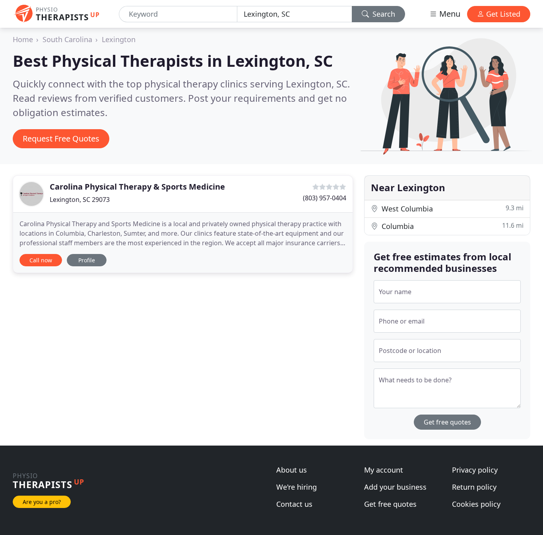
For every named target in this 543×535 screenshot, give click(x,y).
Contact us (294, 504)
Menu (448, 13)
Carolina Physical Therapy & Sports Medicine (137, 186)
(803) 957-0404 (324, 198)
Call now (40, 260)
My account (383, 470)
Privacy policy (475, 470)
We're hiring (296, 487)
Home (23, 39)
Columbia (452, 226)
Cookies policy (476, 504)
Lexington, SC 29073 (80, 199)
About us (291, 470)
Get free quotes (447, 422)
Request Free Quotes (61, 138)
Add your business (395, 487)
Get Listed (502, 14)
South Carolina (67, 39)
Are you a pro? (42, 502)
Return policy (474, 487)
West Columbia (452, 208)
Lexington (119, 39)
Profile (86, 260)
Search (382, 14)
